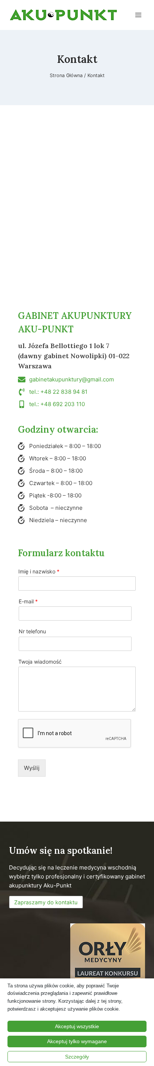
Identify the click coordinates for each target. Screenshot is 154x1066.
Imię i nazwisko (38, 571)
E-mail (28, 601)
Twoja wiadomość (40, 661)
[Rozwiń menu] (138, 15)
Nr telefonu (32, 631)
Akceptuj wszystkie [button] (77, 1026)
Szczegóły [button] (77, 1057)
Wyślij (32, 767)
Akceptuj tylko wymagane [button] (77, 1041)
